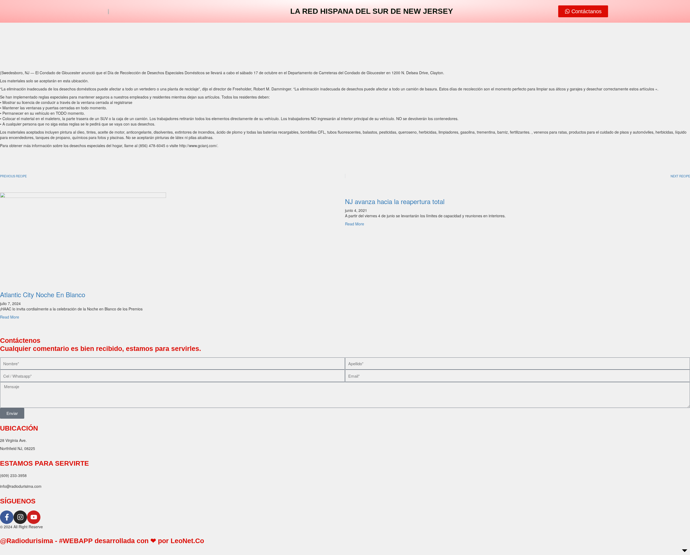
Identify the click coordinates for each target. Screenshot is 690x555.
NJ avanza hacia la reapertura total (394, 201)
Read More (9, 317)
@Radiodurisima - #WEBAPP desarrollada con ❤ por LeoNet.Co (102, 540)
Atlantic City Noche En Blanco (42, 294)
